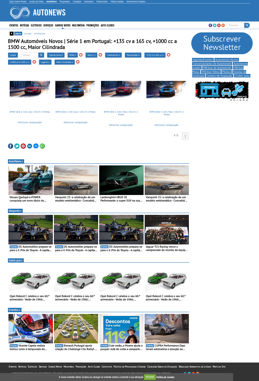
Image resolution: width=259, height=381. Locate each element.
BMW (72, 55)
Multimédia (78, 25)
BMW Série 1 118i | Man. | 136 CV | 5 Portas (167, 113)
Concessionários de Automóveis (212, 63)
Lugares (44, 62)
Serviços (43, 366)
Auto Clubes (94, 366)
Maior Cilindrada (64, 62)
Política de (165, 376)
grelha (18, 33)
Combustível (113, 55)
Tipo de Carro (55, 55)
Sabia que (15, 260)
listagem (28, 33)
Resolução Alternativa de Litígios (195, 366)
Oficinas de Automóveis (217, 68)
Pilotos (226, 72)
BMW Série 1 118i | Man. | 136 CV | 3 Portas (121, 113)
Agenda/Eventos (203, 59)
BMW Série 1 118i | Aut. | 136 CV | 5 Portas (75, 111)
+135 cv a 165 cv (154, 55)
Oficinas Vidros (211, 72)
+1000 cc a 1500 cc (19, 62)
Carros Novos (62, 25)
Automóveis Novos (226, 59)
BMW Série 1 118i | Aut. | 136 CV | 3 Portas (30, 111)
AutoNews (15, 161)
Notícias (22, 366)
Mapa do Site (219, 366)
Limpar (13, 55)
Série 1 (90, 55)
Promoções (92, 25)
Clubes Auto (242, 75)
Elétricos (32, 366)
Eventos (13, 25)
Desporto (14, 210)
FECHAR (150, 376)
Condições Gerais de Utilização (162, 366)
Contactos (107, 366)
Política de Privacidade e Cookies (130, 366)
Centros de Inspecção (219, 75)
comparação (39, 33)
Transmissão (132, 55)
